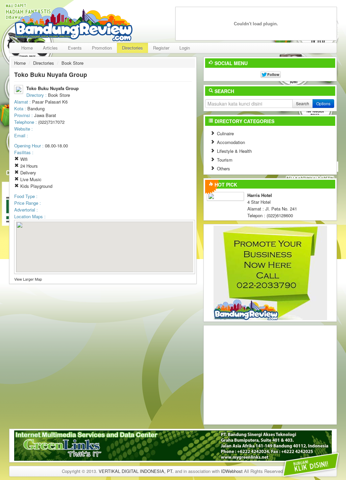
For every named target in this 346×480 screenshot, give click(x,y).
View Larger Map (28, 279)
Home (27, 48)
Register (161, 48)
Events (75, 48)
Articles (50, 48)
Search (302, 103)
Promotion (102, 48)
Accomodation (230, 142)
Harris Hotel (259, 195)
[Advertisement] (270, 374)
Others (223, 168)
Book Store (72, 63)
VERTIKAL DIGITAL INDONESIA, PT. (136, 471)
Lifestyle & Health (234, 151)
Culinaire (225, 133)
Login (184, 48)
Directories (132, 48)
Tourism (224, 160)
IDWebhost (232, 471)
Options (323, 103)
